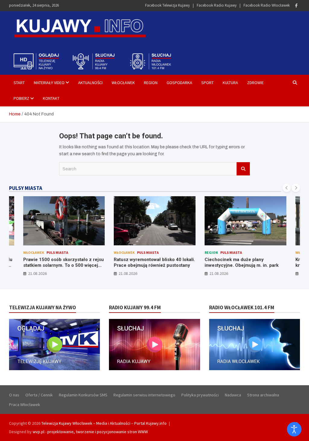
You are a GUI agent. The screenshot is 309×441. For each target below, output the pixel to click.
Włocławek (123, 82)
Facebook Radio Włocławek (267, 5)
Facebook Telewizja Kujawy (167, 5)
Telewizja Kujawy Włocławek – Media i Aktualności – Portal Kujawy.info (104, 423)
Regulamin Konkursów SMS (83, 395)
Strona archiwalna (263, 395)
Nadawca (233, 395)
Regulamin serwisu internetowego (144, 395)
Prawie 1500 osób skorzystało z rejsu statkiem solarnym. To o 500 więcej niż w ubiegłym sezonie (63, 265)
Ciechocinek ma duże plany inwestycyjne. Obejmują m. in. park (242, 262)
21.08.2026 (37, 273)
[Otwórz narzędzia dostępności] (294, 429)
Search (243, 168)
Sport (207, 82)
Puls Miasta (57, 252)
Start (19, 82)
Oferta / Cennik (39, 395)
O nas (14, 395)
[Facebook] (296, 5)
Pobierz (21, 98)
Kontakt (51, 98)
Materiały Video (49, 82)
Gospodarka (179, 82)
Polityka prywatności (200, 395)
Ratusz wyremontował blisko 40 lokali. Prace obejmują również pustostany (154, 262)
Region (151, 82)
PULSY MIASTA (25, 188)
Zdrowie (255, 82)
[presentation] (286, 188)
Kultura (230, 82)
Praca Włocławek (24, 404)
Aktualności (90, 82)
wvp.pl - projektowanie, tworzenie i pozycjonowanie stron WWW (90, 431)
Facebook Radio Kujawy (217, 5)
